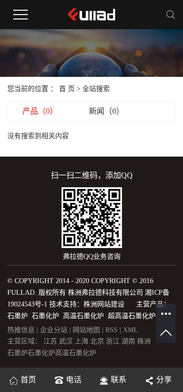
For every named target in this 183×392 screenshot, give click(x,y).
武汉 (67, 341)
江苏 (51, 341)
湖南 (129, 341)
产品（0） (40, 111)
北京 (98, 341)
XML (130, 330)
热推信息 (21, 330)
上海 (82, 341)
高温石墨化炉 (75, 352)
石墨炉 (17, 352)
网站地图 (87, 330)
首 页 (67, 88)
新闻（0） (106, 111)
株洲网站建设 (103, 304)
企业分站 (53, 330)
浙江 (114, 341)
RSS (111, 330)
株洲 (144, 341)
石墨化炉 (41, 352)
